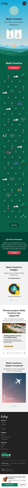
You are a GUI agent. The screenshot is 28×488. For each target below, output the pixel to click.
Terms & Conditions (6, 465)
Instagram (3, 424)
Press (2, 446)
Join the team (4, 449)
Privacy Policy (14, 463)
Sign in (2, 434)
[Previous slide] (3, 353)
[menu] (24, 3)
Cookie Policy (22, 463)
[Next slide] (24, 353)
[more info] (4, 401)
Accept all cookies (10, 484)
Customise (22, 484)
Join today (14, 253)
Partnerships (4, 439)
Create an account (5, 437)
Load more (14, 225)
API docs (3, 444)
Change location (9, 470)
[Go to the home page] (4, 4)
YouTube (3, 429)
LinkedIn (3, 422)
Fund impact (14, 68)
